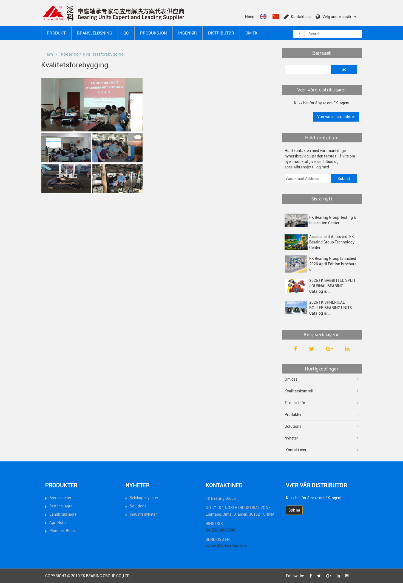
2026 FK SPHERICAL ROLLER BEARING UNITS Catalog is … (330, 307)
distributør (221, 33)
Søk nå (294, 510)
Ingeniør (187, 33)
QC (126, 33)
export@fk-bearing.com (226, 546)
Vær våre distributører (336, 116)
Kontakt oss (301, 17)
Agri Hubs (57, 522)
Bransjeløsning (94, 33)
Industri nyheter (143, 514)
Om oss (291, 379)
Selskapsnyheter (144, 498)
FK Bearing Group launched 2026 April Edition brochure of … (332, 264)
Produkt (56, 33)
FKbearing (68, 53)
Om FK (251, 33)
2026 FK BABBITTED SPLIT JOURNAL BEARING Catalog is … (332, 286)
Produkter (293, 414)
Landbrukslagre (62, 514)
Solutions (293, 426)
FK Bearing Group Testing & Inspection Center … (332, 220)
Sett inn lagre (60, 506)
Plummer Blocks (63, 531)
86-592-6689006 (220, 530)
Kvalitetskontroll (299, 391)
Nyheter (291, 438)
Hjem (249, 16)
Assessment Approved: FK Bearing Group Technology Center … (331, 242)
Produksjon (153, 33)
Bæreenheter (60, 498)
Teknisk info (295, 403)
